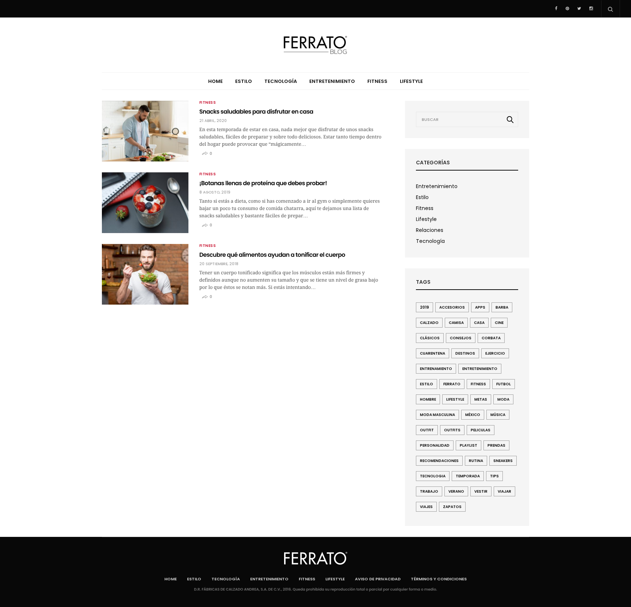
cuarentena (432, 353)
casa (479, 322)
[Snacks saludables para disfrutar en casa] (145, 131)
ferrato (451, 384)
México (472, 414)
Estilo (243, 81)
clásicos (430, 338)
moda (503, 399)
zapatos (452, 506)
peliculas (480, 430)
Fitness (377, 81)
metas (480, 399)
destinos (465, 353)
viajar (504, 491)
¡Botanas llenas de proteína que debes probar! (263, 183)
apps (480, 307)
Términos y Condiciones (439, 579)
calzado (429, 322)
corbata (491, 338)
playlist (468, 445)
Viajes (426, 506)
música (497, 414)
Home (215, 81)
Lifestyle (411, 81)
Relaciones (429, 230)
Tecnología (280, 81)
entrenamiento (436, 368)
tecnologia (432, 476)
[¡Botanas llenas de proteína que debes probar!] (145, 202)
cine (499, 322)
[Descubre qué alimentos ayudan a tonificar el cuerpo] (145, 274)
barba (502, 307)
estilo (426, 384)
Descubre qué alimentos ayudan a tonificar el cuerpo (272, 255)
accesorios (452, 307)
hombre (428, 399)
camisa (456, 322)
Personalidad (435, 445)
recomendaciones (439, 460)
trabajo (429, 491)
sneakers (503, 460)
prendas (496, 445)
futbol (503, 384)
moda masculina (437, 414)
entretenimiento (479, 368)
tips (494, 476)
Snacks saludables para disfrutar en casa (256, 111)
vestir (480, 491)
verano (456, 491)
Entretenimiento (332, 81)
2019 (424, 307)
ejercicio (495, 353)
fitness (478, 384)
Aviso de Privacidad (378, 579)
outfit (427, 430)
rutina (476, 460)
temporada (468, 476)
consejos (460, 338)
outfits (452, 430)
